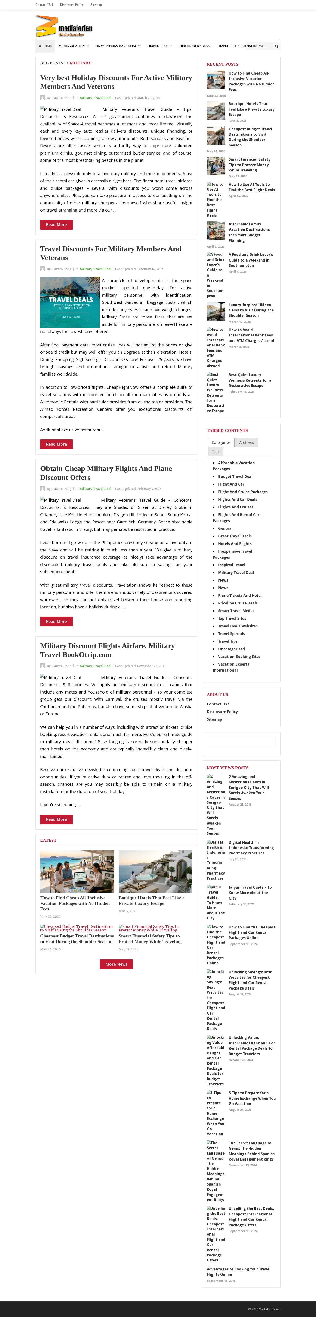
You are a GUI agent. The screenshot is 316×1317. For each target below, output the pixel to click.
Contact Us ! (44, 4)
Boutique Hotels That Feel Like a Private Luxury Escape (252, 109)
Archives (246, 442)
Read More (56, 224)
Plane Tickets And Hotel (240, 595)
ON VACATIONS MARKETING (116, 46)
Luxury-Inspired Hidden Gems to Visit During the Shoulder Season (251, 310)
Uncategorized (231, 648)
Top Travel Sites (232, 618)
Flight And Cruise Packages (243, 491)
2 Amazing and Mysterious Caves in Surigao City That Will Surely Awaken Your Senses (249, 788)
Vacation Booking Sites (239, 656)
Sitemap (96, 4)
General (225, 528)
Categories (221, 442)
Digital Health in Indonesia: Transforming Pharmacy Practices (251, 848)
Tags (216, 451)
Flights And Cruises (235, 507)
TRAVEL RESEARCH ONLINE (237, 46)
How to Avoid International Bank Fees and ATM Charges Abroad (251, 335)
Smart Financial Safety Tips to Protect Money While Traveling (249, 164)
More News (116, 964)
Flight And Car (231, 484)
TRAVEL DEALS (158, 46)
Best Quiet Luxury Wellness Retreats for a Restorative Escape (250, 380)
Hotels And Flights (235, 543)
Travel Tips (228, 641)
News (223, 580)
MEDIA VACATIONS (72, 46)
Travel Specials (231, 633)
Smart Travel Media (236, 610)
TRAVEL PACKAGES (193, 46)
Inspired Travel (231, 564)
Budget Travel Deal (235, 476)
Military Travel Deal (95, 98)
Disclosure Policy (72, 4)
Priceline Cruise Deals (238, 603)
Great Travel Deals (235, 536)
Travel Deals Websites (238, 626)
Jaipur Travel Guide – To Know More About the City (250, 892)
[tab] (221, 442)
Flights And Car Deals (237, 499)
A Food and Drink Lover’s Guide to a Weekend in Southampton (251, 260)
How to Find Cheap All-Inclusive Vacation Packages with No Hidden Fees (75, 903)
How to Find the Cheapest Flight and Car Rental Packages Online (252, 932)
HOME (47, 46)
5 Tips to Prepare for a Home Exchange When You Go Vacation (252, 1098)
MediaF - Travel (269, 1309)
